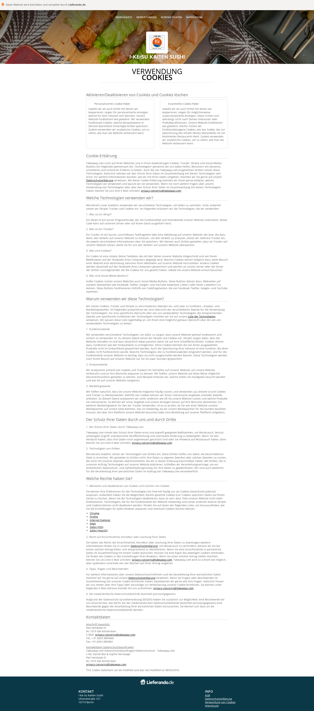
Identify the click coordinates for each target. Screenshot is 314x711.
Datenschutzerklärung (99, 180)
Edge (93, 523)
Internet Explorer (100, 520)
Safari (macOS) (99, 530)
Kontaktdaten (171, 17)
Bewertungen (146, 17)
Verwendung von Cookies (220, 702)
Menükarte (124, 17)
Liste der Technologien (202, 316)
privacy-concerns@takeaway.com (161, 190)
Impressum (194, 17)
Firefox (94, 516)
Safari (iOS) (96, 527)
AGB (207, 695)
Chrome (94, 513)
